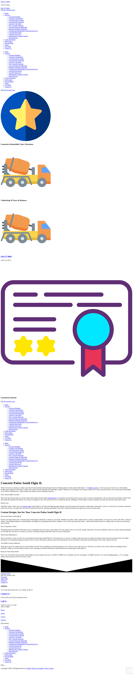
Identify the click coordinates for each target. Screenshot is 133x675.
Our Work (8, 46)
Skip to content (5, 1)
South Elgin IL (52, 498)
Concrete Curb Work (15, 24)
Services (7, 15)
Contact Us (8, 48)
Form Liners (8, 41)
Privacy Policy (49, 668)
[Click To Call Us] (26, 253)
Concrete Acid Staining (16, 18)
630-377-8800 (6, 256)
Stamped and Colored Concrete (18, 36)
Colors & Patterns (10, 39)
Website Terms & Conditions (35, 668)
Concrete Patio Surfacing (16, 22)
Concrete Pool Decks (15, 32)
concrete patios (26, 506)
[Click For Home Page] (8, 90)
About (7, 45)
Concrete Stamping (14, 17)
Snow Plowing (13, 38)
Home (6, 13)
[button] (66, 623)
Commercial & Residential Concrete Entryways (23, 31)
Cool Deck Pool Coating (16, 20)
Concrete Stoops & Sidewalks (18, 27)
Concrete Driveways (15, 34)
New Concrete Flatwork (16, 25)
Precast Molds (9, 43)
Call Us (4, 601)
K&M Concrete (93, 488)
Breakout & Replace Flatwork (18, 29)
